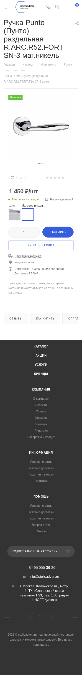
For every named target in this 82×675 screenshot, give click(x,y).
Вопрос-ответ (41, 525)
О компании (41, 398)
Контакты (41, 424)
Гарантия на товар (41, 474)
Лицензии (41, 430)
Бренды (41, 374)
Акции (41, 355)
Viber (47, 617)
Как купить (45, 318)
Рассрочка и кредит (41, 437)
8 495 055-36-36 (42, 568)
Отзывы (16, 318)
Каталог (41, 346)
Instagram (35, 617)
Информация (41, 452)
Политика (41, 481)
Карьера (41, 417)
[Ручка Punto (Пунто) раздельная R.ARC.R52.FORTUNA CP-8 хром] (41, 127)
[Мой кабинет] (66, 7)
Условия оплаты (41, 461)
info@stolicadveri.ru (44, 576)
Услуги (41, 364)
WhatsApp (58, 617)
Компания (41, 389)
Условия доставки (41, 468)
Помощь (41, 496)
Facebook (23, 617)
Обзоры (41, 531)
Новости (41, 405)
